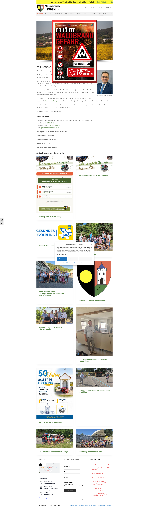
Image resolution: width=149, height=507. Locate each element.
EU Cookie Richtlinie (105, 505)
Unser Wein (102, 13)
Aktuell (57, 13)
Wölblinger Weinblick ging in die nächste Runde (51, 328)
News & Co (48, 13)
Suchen (83, 499)
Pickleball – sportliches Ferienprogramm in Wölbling (94, 391)
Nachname (67, 471)
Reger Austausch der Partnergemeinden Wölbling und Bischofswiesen (51, 293)
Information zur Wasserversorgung (92, 300)
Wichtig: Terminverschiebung (50, 217)
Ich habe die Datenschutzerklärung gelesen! (73, 485)
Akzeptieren (62, 259)
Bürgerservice (81, 13)
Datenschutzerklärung (75, 262)
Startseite (39, 13)
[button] (91, 244)
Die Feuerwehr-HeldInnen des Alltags (53, 452)
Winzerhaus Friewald (49, 483)
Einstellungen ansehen (85, 259)
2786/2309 (50, 123)
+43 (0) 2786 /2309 (101, 2)
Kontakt (101, 15)
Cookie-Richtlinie (66, 262)
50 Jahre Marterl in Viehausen (50, 422)
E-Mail (66, 477)
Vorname (67, 466)
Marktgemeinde (69, 13)
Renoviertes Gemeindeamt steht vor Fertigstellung (93, 360)
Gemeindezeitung (51, 101)
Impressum (83, 262)
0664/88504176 (55, 125)
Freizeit (92, 13)
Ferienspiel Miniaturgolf (99, 477)
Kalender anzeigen (43, 498)
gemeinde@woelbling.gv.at (50, 128)
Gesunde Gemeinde (46, 246)
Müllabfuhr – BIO (48, 494)
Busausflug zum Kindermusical (90, 452)
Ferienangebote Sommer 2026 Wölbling (93, 175)
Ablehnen (72, 259)
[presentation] (54, 184)
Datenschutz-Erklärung (87, 505)
